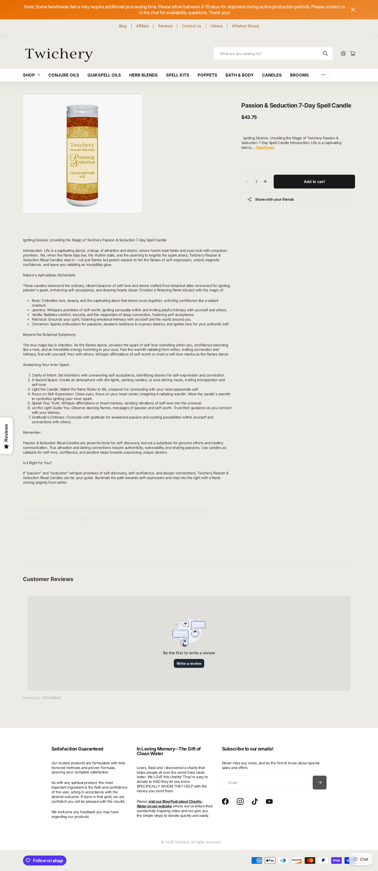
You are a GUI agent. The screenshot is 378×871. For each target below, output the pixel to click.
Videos (216, 25)
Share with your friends (274, 199)
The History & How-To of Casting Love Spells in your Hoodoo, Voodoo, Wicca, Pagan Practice (115, 513)
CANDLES (272, 75)
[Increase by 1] (265, 181)
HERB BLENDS (143, 75)
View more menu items (323, 75)
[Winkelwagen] (352, 53)
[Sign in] (343, 53)
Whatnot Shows (245, 25)
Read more (265, 147)
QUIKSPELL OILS (104, 75)
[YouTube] (269, 801)
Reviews (165, 25)
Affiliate (142, 25)
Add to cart (314, 181)
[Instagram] (240, 801)
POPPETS (207, 75)
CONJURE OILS (63, 75)
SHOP (29, 75)
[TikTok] (255, 801)
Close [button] (353, 9)
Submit (326, 53)
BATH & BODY (240, 75)
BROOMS (299, 75)
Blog (122, 25)
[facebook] (225, 801)
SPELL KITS (177, 75)
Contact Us (191, 25)
